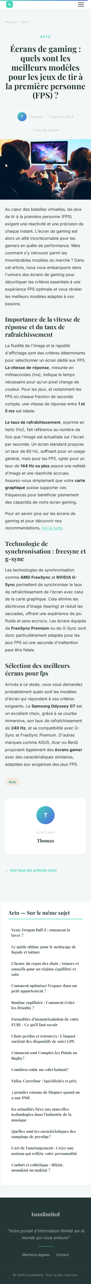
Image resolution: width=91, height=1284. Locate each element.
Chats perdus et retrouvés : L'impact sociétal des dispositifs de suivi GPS (43, 1038)
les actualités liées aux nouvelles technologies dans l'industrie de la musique (41, 1114)
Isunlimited (45, 1213)
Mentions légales (36, 1254)
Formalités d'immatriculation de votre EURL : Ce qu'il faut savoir (45, 1022)
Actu (24, 22)
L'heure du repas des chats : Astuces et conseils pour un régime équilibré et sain (45, 969)
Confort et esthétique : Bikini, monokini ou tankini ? (37, 1167)
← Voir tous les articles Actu (31, 870)
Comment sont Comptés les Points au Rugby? (44, 1055)
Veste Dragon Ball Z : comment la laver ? (40, 932)
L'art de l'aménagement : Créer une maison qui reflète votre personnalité (44, 1150)
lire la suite (52, 527)
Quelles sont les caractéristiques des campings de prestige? (43, 1134)
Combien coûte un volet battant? (39, 1069)
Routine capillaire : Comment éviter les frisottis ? (43, 1005)
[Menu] (81, 5)
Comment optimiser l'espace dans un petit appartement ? (44, 988)
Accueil (10, 22)
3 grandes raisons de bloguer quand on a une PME (45, 1095)
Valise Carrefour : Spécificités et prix (44, 1080)
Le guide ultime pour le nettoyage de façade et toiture (43, 949)
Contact (62, 1254)
